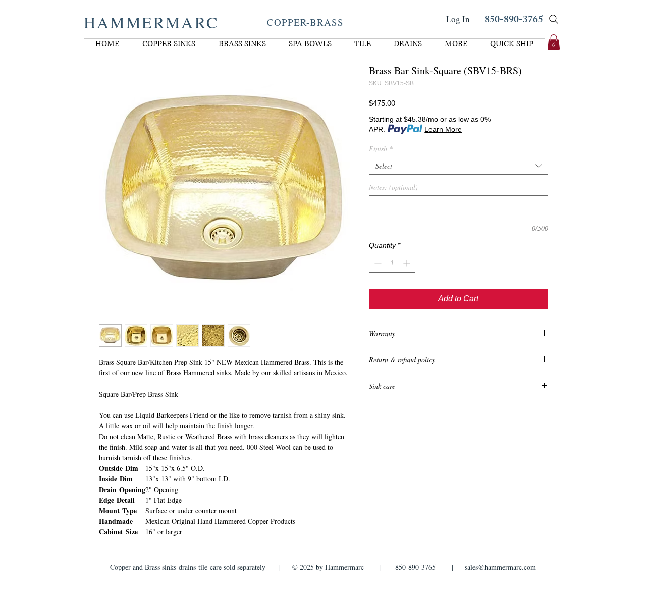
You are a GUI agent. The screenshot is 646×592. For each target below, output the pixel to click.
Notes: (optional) (393, 187)
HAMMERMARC (151, 22)
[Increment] (407, 263)
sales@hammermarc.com (500, 567)
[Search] (553, 19)
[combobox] (458, 166)
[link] (553, 42)
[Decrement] (376, 263)
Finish (381, 148)
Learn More (443, 129)
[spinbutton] (392, 263)
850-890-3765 (513, 20)
